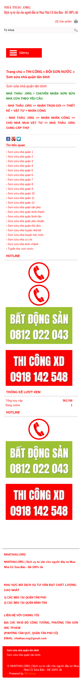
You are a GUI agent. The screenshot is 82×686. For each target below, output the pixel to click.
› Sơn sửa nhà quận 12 (20, 202)
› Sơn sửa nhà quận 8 (19, 184)
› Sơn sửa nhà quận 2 (19, 156)
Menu (24, 53)
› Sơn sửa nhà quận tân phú (23, 207)
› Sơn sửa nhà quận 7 (19, 179)
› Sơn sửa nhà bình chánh (22, 244)
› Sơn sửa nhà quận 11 (20, 198)
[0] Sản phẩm (63, 21)
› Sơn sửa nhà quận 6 (19, 175)
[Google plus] (13, 140)
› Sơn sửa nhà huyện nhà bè (23, 230)
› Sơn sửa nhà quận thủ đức (23, 225)
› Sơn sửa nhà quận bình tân (23, 216)
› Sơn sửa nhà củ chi (19, 239)
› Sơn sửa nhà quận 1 (19, 152)
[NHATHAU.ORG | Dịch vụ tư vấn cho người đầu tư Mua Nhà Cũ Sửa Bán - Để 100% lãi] (41, 9)
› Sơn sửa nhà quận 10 (20, 193)
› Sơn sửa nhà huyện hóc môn (25, 234)
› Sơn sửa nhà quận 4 (19, 165)
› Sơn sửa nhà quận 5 (19, 170)
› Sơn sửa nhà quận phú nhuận (25, 221)
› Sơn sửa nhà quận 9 (19, 188)
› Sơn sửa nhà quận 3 (19, 161)
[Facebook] (8, 140)
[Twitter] (19, 140)
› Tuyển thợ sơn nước (20, 248)
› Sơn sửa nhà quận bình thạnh (25, 211)
